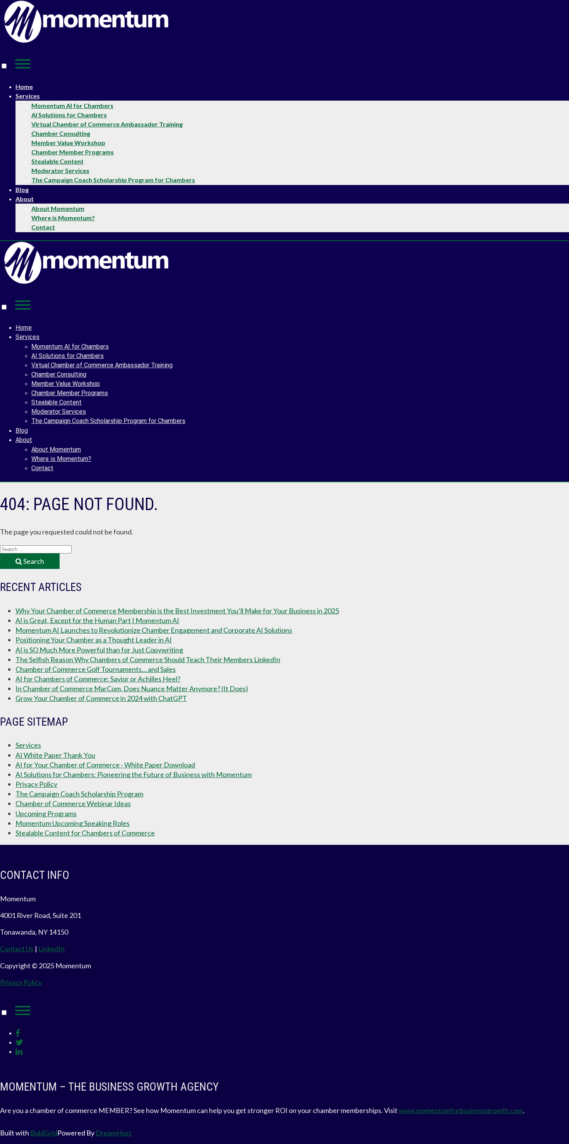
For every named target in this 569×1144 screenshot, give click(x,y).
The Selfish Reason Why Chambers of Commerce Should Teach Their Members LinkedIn (147, 659)
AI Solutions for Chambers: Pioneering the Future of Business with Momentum (133, 774)
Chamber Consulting (60, 133)
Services (27, 95)
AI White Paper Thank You (55, 755)
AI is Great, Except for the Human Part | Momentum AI (97, 620)
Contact (43, 227)
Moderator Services (60, 170)
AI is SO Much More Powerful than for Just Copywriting (99, 650)
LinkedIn (51, 948)
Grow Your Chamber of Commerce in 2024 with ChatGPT (101, 698)
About (24, 198)
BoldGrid (43, 1133)
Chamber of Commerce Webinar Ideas (73, 803)
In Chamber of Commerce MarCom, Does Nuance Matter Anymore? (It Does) (131, 688)
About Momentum (57, 208)
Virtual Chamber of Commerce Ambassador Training (107, 124)
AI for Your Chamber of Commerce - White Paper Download (105, 764)
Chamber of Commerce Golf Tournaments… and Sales (95, 669)
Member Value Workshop (68, 142)
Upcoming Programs (46, 813)
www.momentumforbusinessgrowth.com (461, 1110)
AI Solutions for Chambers (69, 114)
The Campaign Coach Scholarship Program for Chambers (113, 179)
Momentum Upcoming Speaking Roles (72, 823)
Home (24, 86)
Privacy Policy (36, 784)
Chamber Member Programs (72, 152)
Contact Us (17, 948)
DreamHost (114, 1133)
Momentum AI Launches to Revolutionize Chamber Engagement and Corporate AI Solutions (153, 630)
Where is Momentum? (63, 217)
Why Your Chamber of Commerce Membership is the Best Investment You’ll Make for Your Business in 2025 (177, 610)
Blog (22, 189)
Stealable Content (57, 161)
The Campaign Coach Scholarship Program (79, 793)
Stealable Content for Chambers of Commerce (85, 833)
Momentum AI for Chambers (72, 105)
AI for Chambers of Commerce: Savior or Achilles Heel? (97, 679)
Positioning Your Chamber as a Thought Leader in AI (93, 639)
